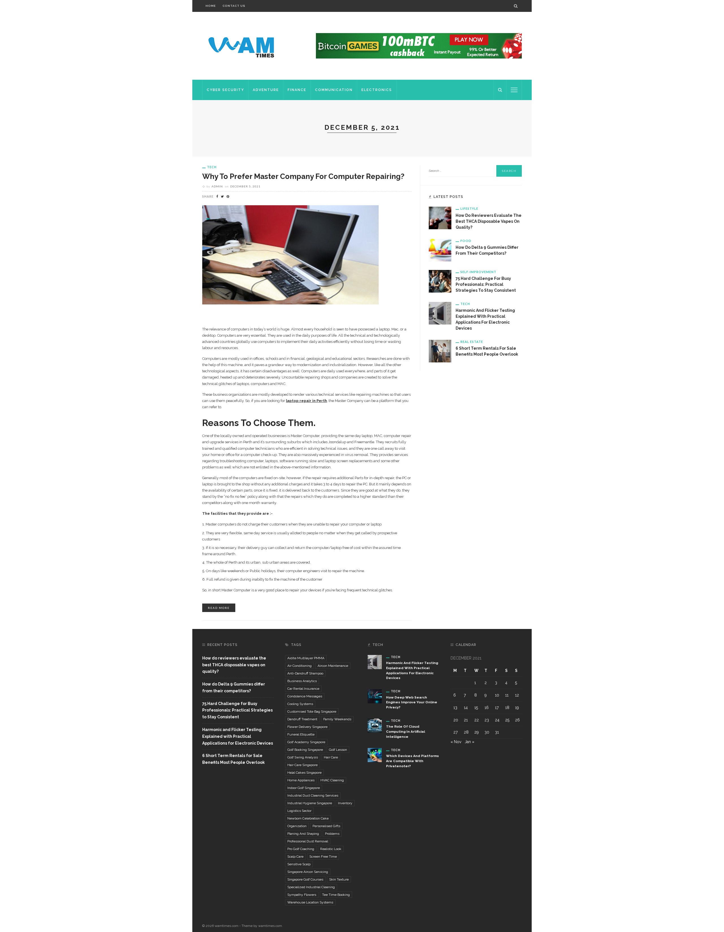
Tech (212, 167)
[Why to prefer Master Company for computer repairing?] (290, 254)
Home (211, 5)
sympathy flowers (301, 895)
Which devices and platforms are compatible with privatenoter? (412, 761)
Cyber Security (225, 90)
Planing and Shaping (303, 834)
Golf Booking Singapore (305, 750)
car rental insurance (303, 689)
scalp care (295, 857)
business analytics (302, 681)
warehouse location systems (310, 902)
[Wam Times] (242, 45)
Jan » (469, 741)
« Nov (456, 741)
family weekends (337, 719)
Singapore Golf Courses (305, 879)
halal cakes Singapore (304, 773)
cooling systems (300, 704)
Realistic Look (330, 849)
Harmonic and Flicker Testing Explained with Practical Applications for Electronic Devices (237, 736)
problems (332, 834)
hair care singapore (302, 765)
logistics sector (299, 811)
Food (465, 241)
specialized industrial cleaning (311, 887)
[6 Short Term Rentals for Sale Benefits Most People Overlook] (440, 351)
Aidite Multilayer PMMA (305, 658)
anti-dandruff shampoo (305, 673)
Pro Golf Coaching (300, 849)
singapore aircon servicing (307, 872)
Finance (297, 90)
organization (297, 826)
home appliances (300, 780)
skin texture (339, 879)
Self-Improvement (478, 272)
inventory (345, 803)
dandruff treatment (302, 719)
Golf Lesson (338, 750)
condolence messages (304, 696)
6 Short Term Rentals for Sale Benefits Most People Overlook (233, 759)
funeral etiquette (300, 734)
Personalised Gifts (326, 826)
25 (507, 720)
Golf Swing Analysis (302, 757)
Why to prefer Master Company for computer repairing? (303, 176)
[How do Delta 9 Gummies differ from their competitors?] (440, 249)
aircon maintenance (333, 666)
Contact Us (234, 5)
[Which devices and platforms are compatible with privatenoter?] (375, 754)
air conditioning (299, 666)
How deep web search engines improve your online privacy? (411, 702)
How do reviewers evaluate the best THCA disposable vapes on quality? (489, 221)
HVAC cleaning (332, 780)
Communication (334, 90)
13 (455, 707)
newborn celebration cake (308, 818)
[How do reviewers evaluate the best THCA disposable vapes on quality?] (440, 217)
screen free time (323, 857)
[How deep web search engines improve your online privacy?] (375, 696)
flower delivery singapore (307, 727)
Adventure (266, 90)
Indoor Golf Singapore (303, 788)
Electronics (376, 90)
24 (497, 720)
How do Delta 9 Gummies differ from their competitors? (233, 687)
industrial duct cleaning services (312, 795)
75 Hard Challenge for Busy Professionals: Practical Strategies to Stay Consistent (486, 284)
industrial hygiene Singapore (309, 803)
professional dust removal (307, 841)
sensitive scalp (299, 864)
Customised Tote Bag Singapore (311, 711)
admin (217, 186)
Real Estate (471, 341)
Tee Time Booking (336, 895)
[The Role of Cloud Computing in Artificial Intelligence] (375, 725)
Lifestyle (469, 208)
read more (219, 607)
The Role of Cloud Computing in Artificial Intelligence (405, 732)
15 (476, 707)
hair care (331, 757)
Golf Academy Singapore (306, 742)
